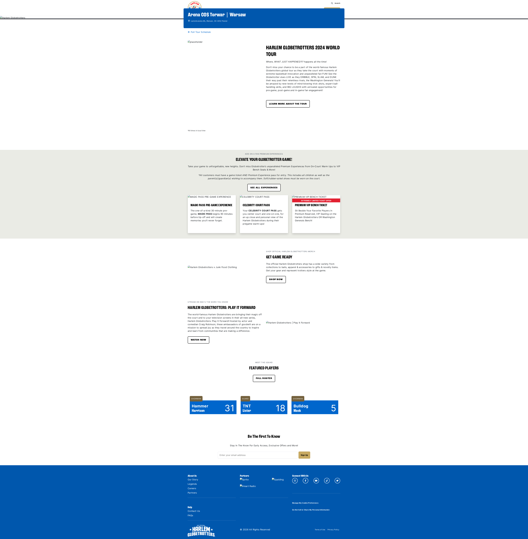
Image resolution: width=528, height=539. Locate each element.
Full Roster (264, 378)
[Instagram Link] (295, 480)
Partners (192, 492)
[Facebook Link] (305, 480)
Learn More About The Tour (288, 104)
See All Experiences (264, 188)
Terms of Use (320, 530)
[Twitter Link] (337, 480)
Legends (192, 484)
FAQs (190, 515)
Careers (192, 488)
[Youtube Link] (316, 480)
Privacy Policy (333, 530)
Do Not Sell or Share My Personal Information (310, 510)
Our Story (193, 479)
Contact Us (194, 511)
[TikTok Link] (327, 480)
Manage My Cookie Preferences (305, 503)
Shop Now (276, 279)
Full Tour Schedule (201, 32)
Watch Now (198, 340)
